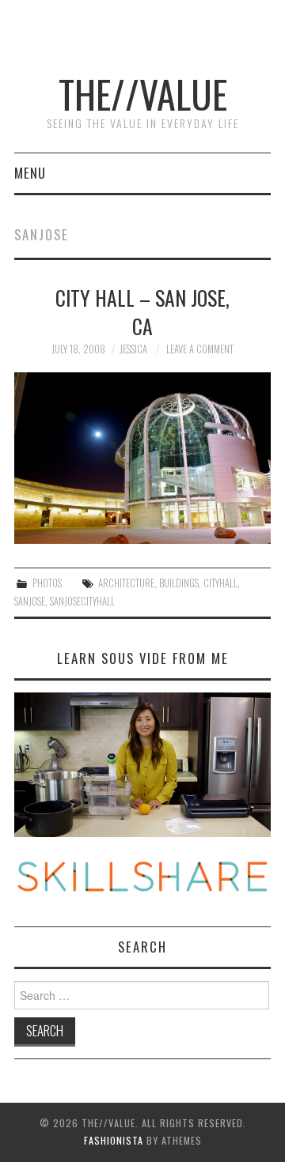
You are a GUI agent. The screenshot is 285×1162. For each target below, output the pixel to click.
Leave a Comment (200, 349)
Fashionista (113, 1140)
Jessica (133, 349)
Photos (47, 582)
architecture (126, 582)
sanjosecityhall (82, 601)
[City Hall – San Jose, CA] (142, 458)
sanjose (29, 601)
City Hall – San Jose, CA (142, 311)
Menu (30, 173)
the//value (143, 94)
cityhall (220, 582)
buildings (179, 582)
